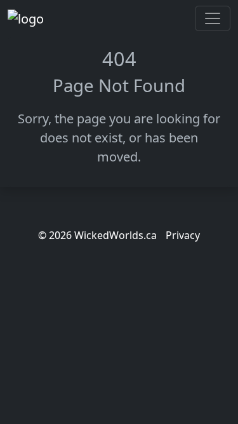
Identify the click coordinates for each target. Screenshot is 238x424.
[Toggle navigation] (212, 18)
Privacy (183, 235)
